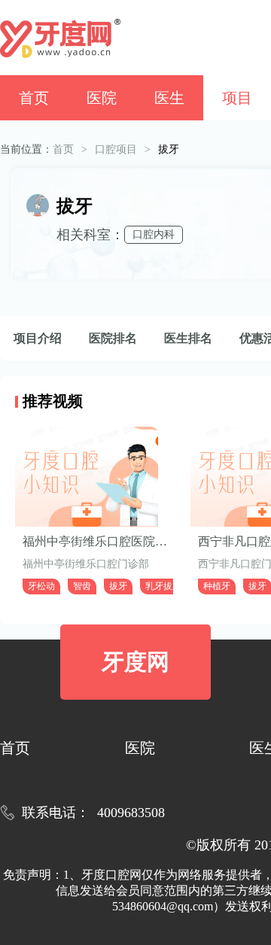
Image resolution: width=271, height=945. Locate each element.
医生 (169, 98)
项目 (237, 98)
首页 (34, 98)
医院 (102, 98)
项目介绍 (38, 338)
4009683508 (131, 812)
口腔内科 (153, 234)
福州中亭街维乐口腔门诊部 (86, 564)
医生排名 (188, 338)
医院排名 (113, 338)
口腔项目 (116, 149)
